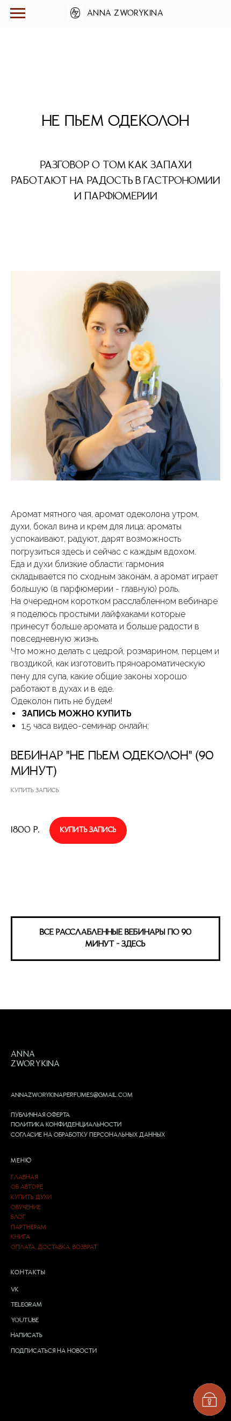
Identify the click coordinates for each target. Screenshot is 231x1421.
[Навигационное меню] (17, 13)
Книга (20, 1237)
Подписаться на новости (54, 1351)
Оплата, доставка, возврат (54, 1247)
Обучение (26, 1207)
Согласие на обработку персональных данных (88, 1135)
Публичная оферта (40, 1115)
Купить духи (31, 1197)
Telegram (26, 1305)
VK (15, 1290)
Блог (18, 1217)
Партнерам (28, 1227)
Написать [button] (26, 1335)
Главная (24, 1177)
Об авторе (27, 1187)
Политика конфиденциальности (66, 1125)
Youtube (25, 1320)
